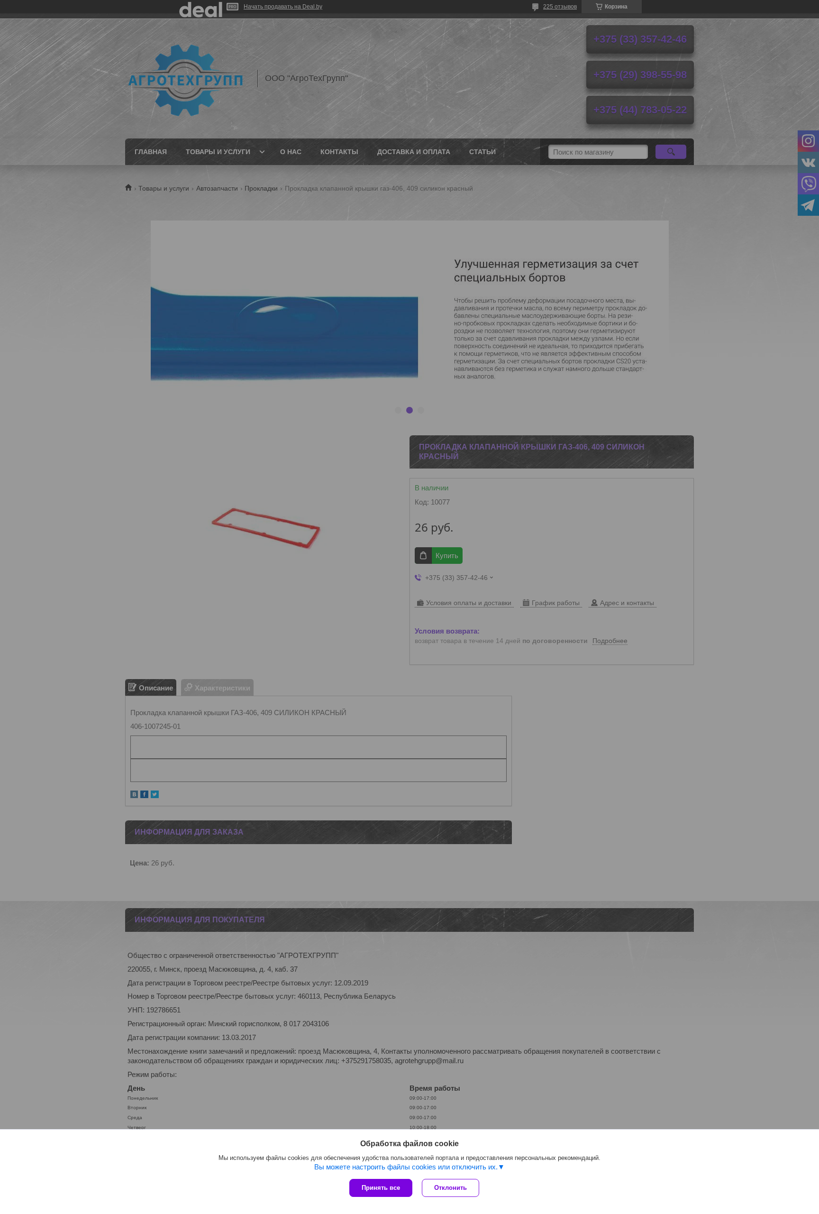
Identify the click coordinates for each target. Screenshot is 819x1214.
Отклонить (450, 1187)
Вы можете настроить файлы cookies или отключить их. (406, 1167)
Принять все (381, 1187)
